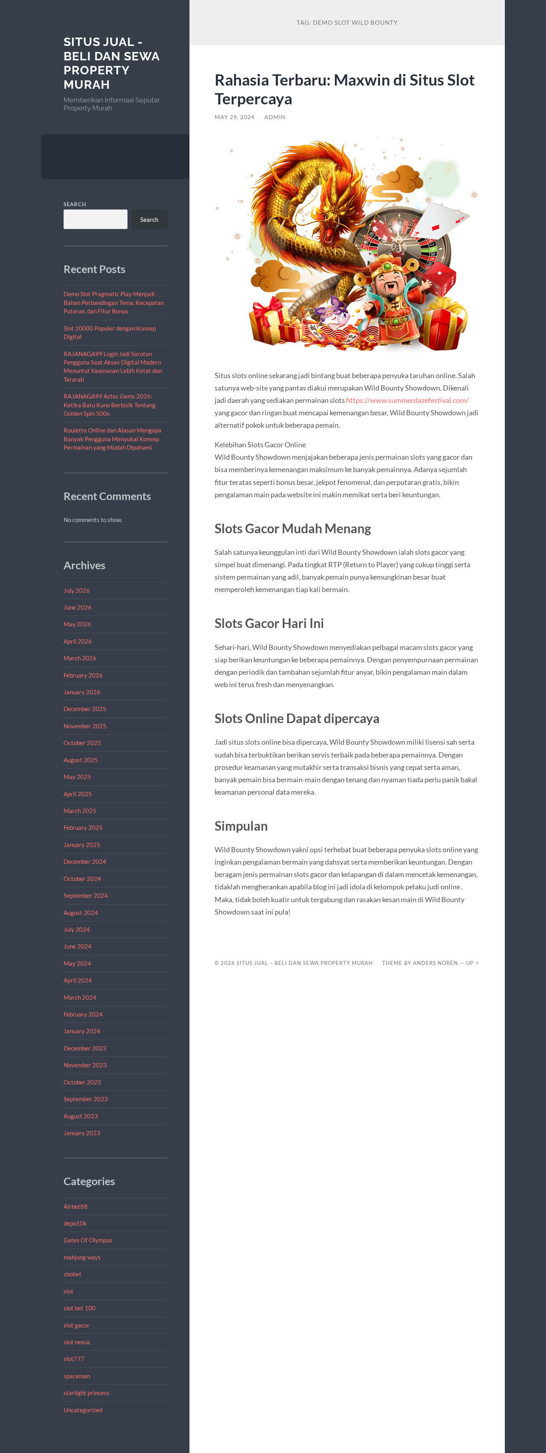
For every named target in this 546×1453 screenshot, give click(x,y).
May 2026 (77, 624)
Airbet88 (76, 1206)
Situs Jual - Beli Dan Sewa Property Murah (111, 63)
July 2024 (77, 929)
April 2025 (78, 793)
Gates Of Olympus (88, 1240)
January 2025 (82, 844)
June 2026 (78, 607)
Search (75, 204)
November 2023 (85, 1064)
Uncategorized (83, 1409)
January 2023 (82, 1132)
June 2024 (78, 946)
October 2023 (82, 1082)
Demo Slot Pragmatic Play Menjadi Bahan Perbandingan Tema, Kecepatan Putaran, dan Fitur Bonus (114, 302)
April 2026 (78, 641)
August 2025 (81, 759)
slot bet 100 (80, 1307)
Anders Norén (435, 963)
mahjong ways (82, 1257)
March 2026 (80, 658)
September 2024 (86, 895)
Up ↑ (473, 963)
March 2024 (80, 997)
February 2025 (83, 827)
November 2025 (85, 725)
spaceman (77, 1375)
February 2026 (83, 675)
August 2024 (81, 912)
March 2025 (80, 810)
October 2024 (82, 878)
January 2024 (82, 1030)
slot (69, 1291)
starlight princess (87, 1392)
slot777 (74, 1358)
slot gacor (77, 1325)
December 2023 (85, 1048)
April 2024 (78, 980)
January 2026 (82, 692)
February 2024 (83, 1014)
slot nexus (77, 1341)
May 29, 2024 (235, 117)
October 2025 (82, 742)
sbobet (73, 1274)
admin (275, 117)
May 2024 (77, 963)
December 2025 (85, 708)
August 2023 (81, 1116)
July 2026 (77, 590)
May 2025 (77, 776)
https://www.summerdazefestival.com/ (407, 400)
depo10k (75, 1223)
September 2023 (86, 1098)
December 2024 (85, 861)
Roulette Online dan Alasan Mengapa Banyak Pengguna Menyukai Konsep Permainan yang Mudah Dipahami (112, 439)
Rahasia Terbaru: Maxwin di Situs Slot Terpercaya (345, 89)
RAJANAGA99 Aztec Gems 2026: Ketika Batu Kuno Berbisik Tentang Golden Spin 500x (109, 405)
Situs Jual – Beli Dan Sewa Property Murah (305, 963)
